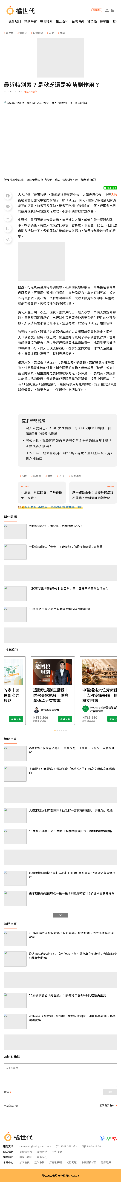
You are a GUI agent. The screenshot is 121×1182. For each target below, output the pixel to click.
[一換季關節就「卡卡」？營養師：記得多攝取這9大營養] (15, 552)
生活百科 (62, 21)
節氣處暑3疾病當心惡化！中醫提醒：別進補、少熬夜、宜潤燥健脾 (72, 750)
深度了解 (24, 719)
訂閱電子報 (55, 1162)
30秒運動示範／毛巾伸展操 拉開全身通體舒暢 (59, 609)
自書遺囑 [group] (38, 33)
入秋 (61, 476)
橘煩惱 (92, 21)
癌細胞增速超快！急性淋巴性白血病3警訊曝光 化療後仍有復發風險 (72, 875)
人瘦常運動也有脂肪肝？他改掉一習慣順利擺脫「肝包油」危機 (71, 810)
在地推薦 (46, 21)
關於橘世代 (26, 1151)
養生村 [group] (9, 33)
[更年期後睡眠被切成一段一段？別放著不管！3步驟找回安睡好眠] (15, 898)
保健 (24, 476)
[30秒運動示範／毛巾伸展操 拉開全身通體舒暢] (15, 614)
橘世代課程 (26, 1157)
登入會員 (39, 1162)
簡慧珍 (37, 476)
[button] (113, 10)
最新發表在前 (107, 1105)
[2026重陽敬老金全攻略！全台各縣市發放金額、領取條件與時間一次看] (15, 938)
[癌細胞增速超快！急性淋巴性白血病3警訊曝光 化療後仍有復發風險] (15, 878)
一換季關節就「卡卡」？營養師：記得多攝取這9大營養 (66, 546)
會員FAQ (41, 1157)
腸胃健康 (76, 476)
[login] (107, 10)
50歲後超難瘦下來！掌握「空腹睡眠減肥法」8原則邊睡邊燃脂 (70, 831)
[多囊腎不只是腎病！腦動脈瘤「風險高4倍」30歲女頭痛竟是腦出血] (15, 774)
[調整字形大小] (8, 240)
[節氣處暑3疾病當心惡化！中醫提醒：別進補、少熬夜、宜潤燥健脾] (15, 753)
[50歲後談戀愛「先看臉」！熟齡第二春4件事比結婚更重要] (15, 1000)
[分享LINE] (8, 207)
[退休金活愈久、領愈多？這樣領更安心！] (15, 531)
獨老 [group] (62, 33)
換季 (49, 476)
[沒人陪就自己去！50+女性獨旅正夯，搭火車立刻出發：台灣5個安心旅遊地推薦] (15, 959)
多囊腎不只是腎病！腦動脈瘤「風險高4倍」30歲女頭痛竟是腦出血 (72, 771)
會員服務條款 (88, 1162)
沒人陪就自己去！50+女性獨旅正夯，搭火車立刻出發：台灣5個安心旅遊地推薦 (73, 955)
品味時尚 (78, 21)
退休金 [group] (23, 33)
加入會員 (25, 1162)
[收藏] (8, 229)
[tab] (55, 730)
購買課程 (97, 10)
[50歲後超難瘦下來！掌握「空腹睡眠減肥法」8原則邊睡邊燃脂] (15, 836)
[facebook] (102, 1138)
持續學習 (30, 21)
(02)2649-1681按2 (66, 1146)
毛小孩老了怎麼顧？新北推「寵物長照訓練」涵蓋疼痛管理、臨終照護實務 (72, 1018)
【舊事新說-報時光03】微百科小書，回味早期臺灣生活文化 (69, 588)
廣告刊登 (42, 1151)
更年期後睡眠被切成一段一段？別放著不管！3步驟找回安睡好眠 (72, 893)
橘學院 (104, 21)
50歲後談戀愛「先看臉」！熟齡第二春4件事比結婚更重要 (67, 995)
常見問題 (71, 1162)
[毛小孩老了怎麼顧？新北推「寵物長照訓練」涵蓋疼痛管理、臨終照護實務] (15, 1021)
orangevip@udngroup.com (35, 1146)
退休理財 (15, 21)
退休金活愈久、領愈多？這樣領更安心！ (56, 526)
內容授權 (57, 1151)
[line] (108, 1138)
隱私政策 (106, 1162)
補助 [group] (51, 33)
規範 (6, 1092)
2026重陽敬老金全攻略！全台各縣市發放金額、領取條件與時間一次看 (73, 935)
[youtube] (115, 1138)
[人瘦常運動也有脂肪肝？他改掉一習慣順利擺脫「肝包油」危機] (15, 815)
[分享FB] (8, 196)
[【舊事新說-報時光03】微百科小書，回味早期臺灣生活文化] (15, 593)
